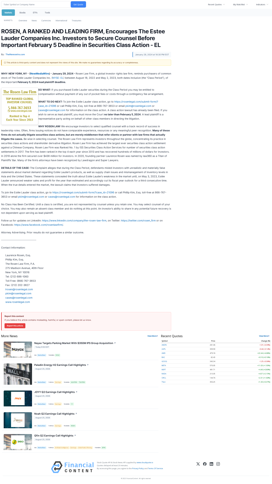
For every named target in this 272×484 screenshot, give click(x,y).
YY (72, 404)
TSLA (163, 382)
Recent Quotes (215, 4)
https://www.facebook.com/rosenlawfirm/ (38, 224)
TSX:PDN (82, 382)
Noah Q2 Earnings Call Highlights (55, 413)
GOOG (164, 361)
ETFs (35, 12)
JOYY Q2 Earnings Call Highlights (55, 392)
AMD (163, 353)
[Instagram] (218, 467)
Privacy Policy (138, 468)
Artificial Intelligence (61, 447)
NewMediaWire (39, 73)
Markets (8, 12)
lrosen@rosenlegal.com (19, 289)
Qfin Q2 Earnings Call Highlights (55, 435)
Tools (47, 12)
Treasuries (76, 20)
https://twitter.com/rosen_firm (138, 220)
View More (152, 336)
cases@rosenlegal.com (51, 110)
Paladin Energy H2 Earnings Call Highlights (61, 364)
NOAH (73, 426)
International (61, 20)
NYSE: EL (57, 77)
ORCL (164, 378)
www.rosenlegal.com (17, 301)
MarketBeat (41, 355)
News (34, 20)
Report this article (15, 326)
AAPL (164, 349)
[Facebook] (205, 467)
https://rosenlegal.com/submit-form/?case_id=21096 (83, 192)
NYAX (57, 355)
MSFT (164, 369)
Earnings (58, 382)
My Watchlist (239, 4)
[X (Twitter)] (198, 467)
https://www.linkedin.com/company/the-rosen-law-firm (74, 220)
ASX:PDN (74, 382)
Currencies (46, 20)
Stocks (22, 12)
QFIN (103, 447)
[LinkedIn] (211, 467)
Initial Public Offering (85, 447)
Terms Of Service (155, 468)
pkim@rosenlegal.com (138, 105)
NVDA (164, 374)
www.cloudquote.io (145, 462)
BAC (163, 357)
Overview (23, 20)
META (164, 365)
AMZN (164, 345)
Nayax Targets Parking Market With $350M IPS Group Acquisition (75, 343)
